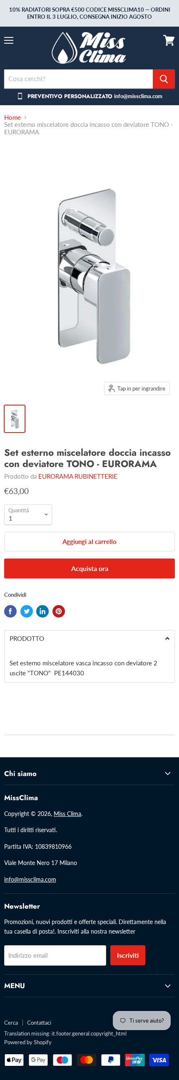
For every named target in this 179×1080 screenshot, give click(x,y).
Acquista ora (89, 568)
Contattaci (39, 1022)
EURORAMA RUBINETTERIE (77, 476)
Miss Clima (67, 813)
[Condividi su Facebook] (10, 611)
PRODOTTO (27, 638)
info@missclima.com (30, 879)
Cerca (11, 1022)
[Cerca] (164, 79)
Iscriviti (128, 955)
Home (12, 117)
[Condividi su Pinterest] (58, 611)
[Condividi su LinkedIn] (42, 611)
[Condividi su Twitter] (26, 611)
